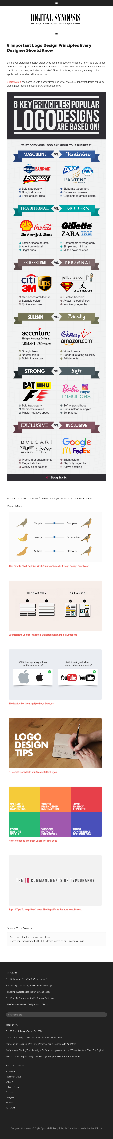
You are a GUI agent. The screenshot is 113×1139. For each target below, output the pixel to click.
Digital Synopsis (56, 18)
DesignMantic (14, 82)
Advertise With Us (93, 1128)
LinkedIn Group (12, 1087)
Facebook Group (13, 1077)
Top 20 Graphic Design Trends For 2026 (24, 1031)
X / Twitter (10, 1108)
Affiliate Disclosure (75, 1128)
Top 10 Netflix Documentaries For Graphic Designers (30, 998)
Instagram (10, 1097)
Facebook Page (76, 941)
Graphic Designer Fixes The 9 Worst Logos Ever (27, 979)
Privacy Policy (58, 1128)
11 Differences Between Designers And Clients (27, 1004)
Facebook (10, 1071)
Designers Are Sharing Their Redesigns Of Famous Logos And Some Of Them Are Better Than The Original (55, 1050)
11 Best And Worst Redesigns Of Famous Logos (28, 992)
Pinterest (10, 1102)
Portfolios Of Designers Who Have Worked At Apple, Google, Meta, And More (41, 1044)
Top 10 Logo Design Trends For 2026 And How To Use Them (34, 1037)
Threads (9, 1092)
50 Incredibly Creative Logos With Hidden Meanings (29, 985)
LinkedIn (9, 1082)
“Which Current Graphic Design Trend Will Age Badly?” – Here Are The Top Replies (43, 1056)
